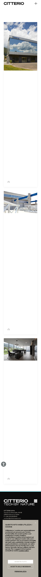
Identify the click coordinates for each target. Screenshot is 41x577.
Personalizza (20, 571)
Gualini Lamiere (15, 221)
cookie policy (24, 551)
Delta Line (17, 76)
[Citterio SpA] (14, 3)
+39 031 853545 (11, 516)
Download (12, 176)
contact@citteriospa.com (12, 518)
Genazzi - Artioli (16, 368)
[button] (36, 3)
